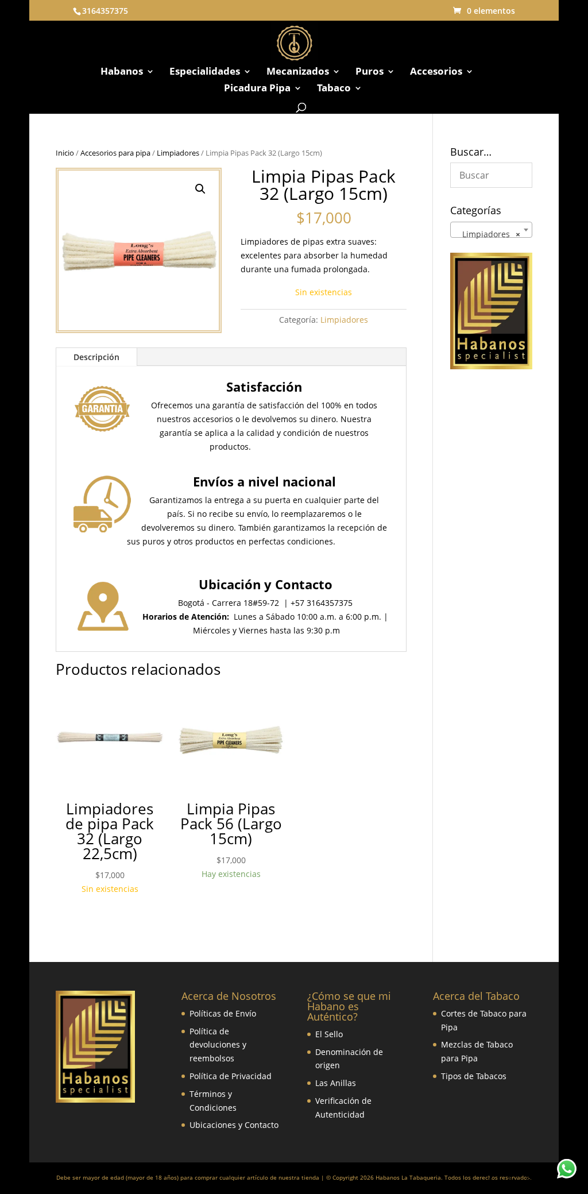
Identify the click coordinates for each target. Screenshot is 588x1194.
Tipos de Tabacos (473, 1076)
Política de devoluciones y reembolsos (217, 1045)
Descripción (96, 356)
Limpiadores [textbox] (487, 234)
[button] (200, 189)
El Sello (329, 1034)
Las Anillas (335, 1082)
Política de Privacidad (230, 1076)
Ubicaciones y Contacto (233, 1124)
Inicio (65, 153)
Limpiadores (178, 153)
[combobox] (491, 230)
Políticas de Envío (222, 1013)
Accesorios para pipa (115, 153)
